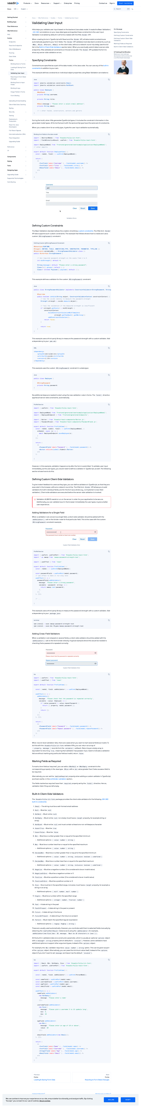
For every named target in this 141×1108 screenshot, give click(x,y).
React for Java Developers (14, 126)
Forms (11, 60)
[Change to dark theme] (132, 9)
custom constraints (86, 231)
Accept (128, 1099)
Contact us (103, 3)
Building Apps (11, 22)
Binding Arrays (15, 88)
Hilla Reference (12, 31)
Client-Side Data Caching (17, 104)
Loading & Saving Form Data (18, 68)
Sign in (112, 3)
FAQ (8, 34)
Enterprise (68, 3)
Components (11, 156)
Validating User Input (17, 73)
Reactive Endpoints (15, 45)
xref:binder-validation (58, 779)
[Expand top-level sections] (24, 15)
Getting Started (12, 17)
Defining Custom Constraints (123, 35)
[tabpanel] (71, 99)
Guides (9, 38)
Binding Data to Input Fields (18, 83)
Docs (37, 3)
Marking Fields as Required (123, 43)
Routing (11, 53)
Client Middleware (15, 49)
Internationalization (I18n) (17, 134)
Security (11, 112)
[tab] (35, 79)
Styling (11, 108)
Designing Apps (12, 170)
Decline (111, 1099)
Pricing (77, 3)
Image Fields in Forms (18, 92)
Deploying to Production (13, 120)
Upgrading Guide (14, 141)
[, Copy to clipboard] (109, 79)
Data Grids (12, 56)
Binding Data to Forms (18, 64)
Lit (8, 150)
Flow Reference (12, 26)
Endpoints (12, 42)
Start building (125, 3)
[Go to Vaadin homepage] (13, 3)
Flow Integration (14, 138)
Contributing (11, 182)
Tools (9, 165)
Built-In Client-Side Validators (123, 46)
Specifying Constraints (121, 32)
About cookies (44, 1101)
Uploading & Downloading (17, 101)
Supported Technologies (15, 178)
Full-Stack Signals (15, 130)
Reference (10, 147)
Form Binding (15, 95)
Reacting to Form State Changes (18, 78)
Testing (11, 115)
